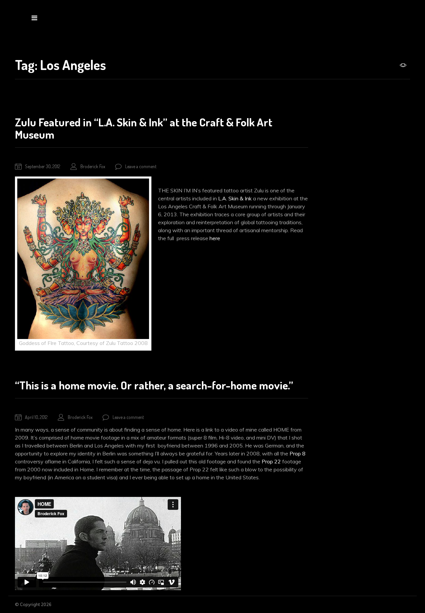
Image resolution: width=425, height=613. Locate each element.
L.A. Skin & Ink (234, 198)
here (215, 238)
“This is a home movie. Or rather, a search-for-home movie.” (154, 385)
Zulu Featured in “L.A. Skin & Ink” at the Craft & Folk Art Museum (143, 128)
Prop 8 (297, 453)
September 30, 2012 (42, 166)
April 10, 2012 (36, 417)
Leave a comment (140, 166)
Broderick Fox (92, 166)
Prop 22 (271, 461)
